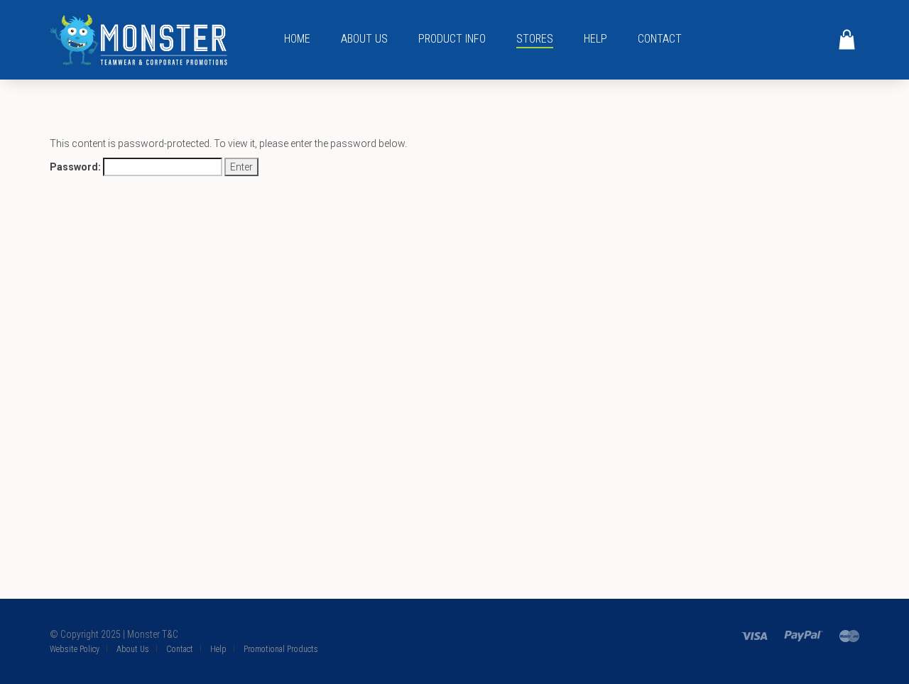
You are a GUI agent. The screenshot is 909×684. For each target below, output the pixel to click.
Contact (660, 38)
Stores (534, 38)
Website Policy (74, 649)
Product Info (452, 38)
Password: (76, 167)
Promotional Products (281, 649)
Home (297, 38)
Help (595, 38)
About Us (364, 38)
